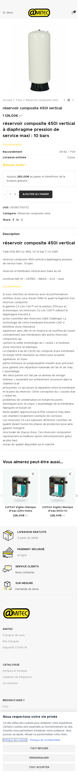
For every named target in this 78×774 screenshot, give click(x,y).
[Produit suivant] (73, 100)
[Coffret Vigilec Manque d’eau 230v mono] (20, 486)
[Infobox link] (24, 535)
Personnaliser (39, 757)
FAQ (5, 706)
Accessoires (10, 683)
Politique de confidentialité (45, 739)
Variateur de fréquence (17, 677)
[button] (33, 473)
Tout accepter (39, 767)
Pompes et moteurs (15, 671)
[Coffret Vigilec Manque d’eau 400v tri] (57, 486)
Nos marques (11, 641)
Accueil (7, 100)
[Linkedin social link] (17, 219)
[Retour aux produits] (69, 100)
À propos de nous (14, 635)
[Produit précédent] (64, 100)
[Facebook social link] (13, 219)
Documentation (12, 144)
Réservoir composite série (42, 100)
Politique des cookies (15, 739)
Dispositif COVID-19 (15, 647)
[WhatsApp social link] (22, 219)
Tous (19, 100)
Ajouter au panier (36, 194)
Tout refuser (39, 748)
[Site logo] (39, 12)
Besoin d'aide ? (15, 165)
